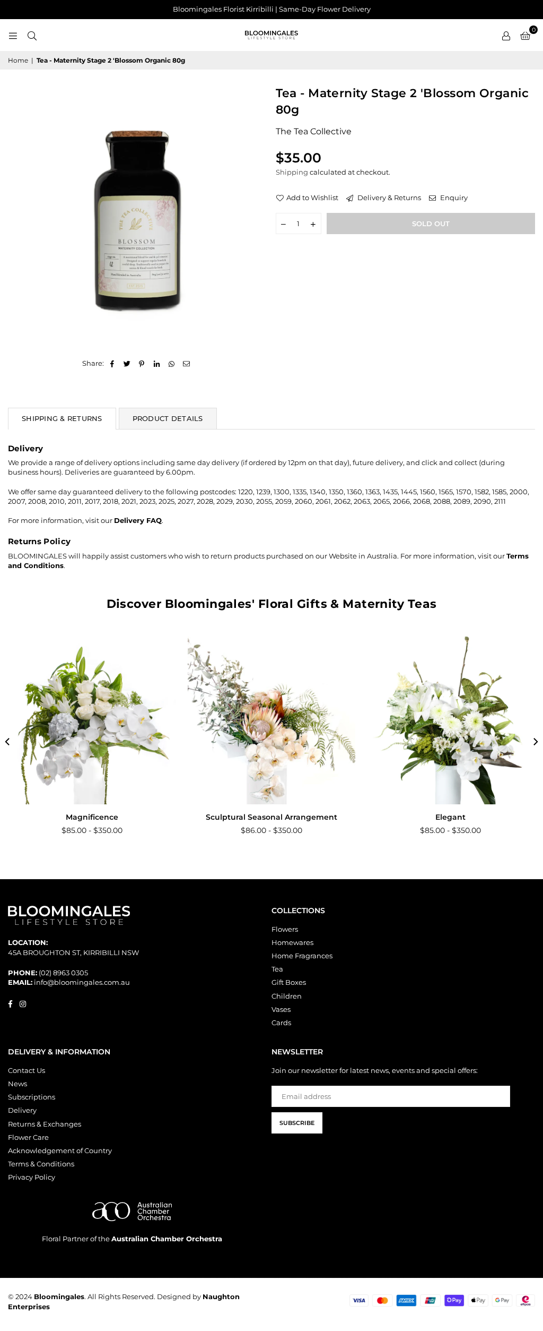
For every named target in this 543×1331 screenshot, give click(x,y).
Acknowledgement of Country (60, 1150)
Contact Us (26, 1070)
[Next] (535, 742)
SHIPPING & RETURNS (62, 418)
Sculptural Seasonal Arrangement (271, 817)
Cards (281, 1022)
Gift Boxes (289, 982)
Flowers (285, 929)
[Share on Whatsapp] (172, 363)
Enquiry (453, 197)
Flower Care (28, 1137)
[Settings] (505, 35)
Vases (281, 1009)
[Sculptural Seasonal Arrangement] (271, 720)
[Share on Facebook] (112, 363)
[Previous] (8, 742)
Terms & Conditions (41, 1164)
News (17, 1083)
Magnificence (92, 817)
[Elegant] (451, 720)
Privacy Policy (31, 1177)
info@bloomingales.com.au (82, 982)
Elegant (450, 817)
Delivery (22, 1110)
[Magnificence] (92, 720)
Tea (277, 969)
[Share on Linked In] (157, 363)
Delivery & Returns (388, 197)
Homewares (292, 942)
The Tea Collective (314, 131)
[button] (525, 35)
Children (287, 996)
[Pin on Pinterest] (142, 363)
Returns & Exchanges (44, 1124)
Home (18, 60)
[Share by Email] (186, 363)
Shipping (292, 172)
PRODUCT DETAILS (168, 418)
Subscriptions (31, 1097)
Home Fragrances (302, 955)
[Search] (31, 35)
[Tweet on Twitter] (127, 363)
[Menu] (12, 35)
